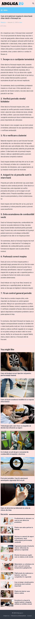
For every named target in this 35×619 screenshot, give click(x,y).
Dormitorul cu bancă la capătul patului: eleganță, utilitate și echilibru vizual (23, 602)
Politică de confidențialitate (18, 615)
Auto (20, 22)
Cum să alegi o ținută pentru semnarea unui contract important (24, 584)
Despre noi (6, 615)
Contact (29, 615)
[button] (4, 10)
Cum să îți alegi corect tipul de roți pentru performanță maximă (16, 374)
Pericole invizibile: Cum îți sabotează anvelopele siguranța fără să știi (14, 479)
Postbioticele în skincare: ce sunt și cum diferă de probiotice (24, 520)
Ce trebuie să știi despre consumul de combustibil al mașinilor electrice (14, 453)
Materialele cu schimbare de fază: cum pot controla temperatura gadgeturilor (24, 566)
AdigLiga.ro (19, 613)
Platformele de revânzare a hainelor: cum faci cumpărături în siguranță (23, 575)
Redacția (3, 22)
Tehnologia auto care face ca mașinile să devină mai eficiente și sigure (16, 427)
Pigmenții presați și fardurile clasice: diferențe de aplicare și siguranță (24, 548)
